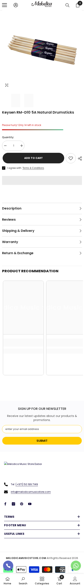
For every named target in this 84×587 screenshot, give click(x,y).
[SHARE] (79, 158)
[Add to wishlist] (71, 158)
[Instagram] (13, 504)
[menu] (4, 5)
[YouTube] (30, 504)
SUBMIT (42, 441)
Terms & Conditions (33, 168)
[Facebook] (5, 504)
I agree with (14, 168)
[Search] (67, 5)
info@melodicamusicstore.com (31, 492)
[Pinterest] (21, 504)
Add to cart (32, 158)
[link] (23, 343)
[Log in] (15, 5)
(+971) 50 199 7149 (26, 484)
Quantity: (8, 137)
